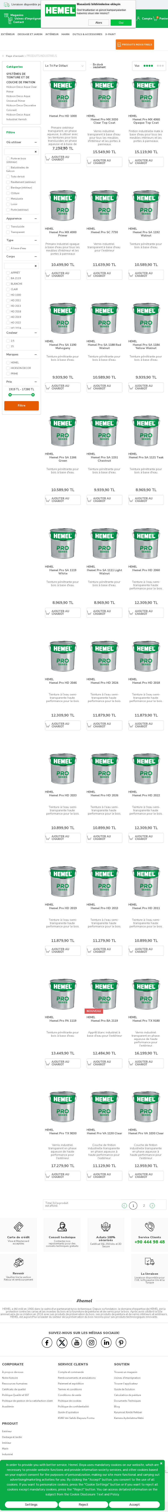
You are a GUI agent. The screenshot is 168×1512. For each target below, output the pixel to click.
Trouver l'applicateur (126, 1383)
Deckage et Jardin (12, 1437)
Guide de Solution (124, 1389)
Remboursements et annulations (77, 1378)
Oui (121, 22)
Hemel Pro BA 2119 (104, 1021)
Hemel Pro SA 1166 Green (62, 459)
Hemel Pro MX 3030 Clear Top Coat (104, 121)
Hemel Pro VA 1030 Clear (146, 1133)
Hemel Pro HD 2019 (63, 908)
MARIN (65, 34)
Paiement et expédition (71, 1383)
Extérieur (7, 1431)
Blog (117, 1406)
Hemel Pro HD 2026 (104, 795)
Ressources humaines (14, 1383)
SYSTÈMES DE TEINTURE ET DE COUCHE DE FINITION (20, 78)
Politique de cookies (69, 1400)
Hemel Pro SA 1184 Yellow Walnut (146, 346)
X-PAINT (110, 34)
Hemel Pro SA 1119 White (62, 572)
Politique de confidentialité (73, 1406)
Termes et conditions (70, 1389)
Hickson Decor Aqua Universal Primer (18, 99)
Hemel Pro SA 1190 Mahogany (62, 346)
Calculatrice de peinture (127, 1395)
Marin (5, 1448)
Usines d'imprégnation (127, 1378)
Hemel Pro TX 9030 (62, 1133)
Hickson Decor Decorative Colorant (21, 108)
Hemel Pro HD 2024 (104, 683)
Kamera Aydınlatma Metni (129, 1418)
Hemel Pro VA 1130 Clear (104, 1133)
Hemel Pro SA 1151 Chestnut (104, 459)
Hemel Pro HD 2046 (63, 683)
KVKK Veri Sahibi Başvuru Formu (76, 1418)
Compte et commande (71, 1372)
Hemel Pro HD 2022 (146, 795)
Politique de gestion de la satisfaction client (27, 1400)
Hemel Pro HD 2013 (104, 908)
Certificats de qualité (14, 1389)
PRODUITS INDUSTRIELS (137, 44)
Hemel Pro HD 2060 (146, 570)
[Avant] (152, 1206)
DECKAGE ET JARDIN (30, 34)
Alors (98, 22)
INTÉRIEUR (51, 34)
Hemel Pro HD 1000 (63, 116)
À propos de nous (12, 1372)
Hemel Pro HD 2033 (63, 795)
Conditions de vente (69, 1395)
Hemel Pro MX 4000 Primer (62, 234)
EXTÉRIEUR (8, 34)
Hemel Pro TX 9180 (146, 1021)
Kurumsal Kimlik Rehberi (128, 1412)
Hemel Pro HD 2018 (146, 683)
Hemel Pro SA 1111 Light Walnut (104, 572)
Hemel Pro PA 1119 (63, 1021)
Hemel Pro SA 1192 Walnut (146, 234)
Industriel (7, 1454)
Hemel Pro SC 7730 (104, 232)
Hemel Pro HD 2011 (146, 908)
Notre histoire (10, 1378)
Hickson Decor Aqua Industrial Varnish (18, 117)
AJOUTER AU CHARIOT (60, 158)
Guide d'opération (68, 1412)
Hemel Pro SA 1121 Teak (146, 457)
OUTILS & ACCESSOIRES (87, 34)
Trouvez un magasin (125, 1372)
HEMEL (91, 116)
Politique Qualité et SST (15, 1395)
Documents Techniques (127, 1400)
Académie (8, 1406)
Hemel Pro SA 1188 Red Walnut (104, 346)
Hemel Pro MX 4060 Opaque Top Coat (146, 121)
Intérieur (6, 1443)
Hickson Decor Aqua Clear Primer (21, 89)
